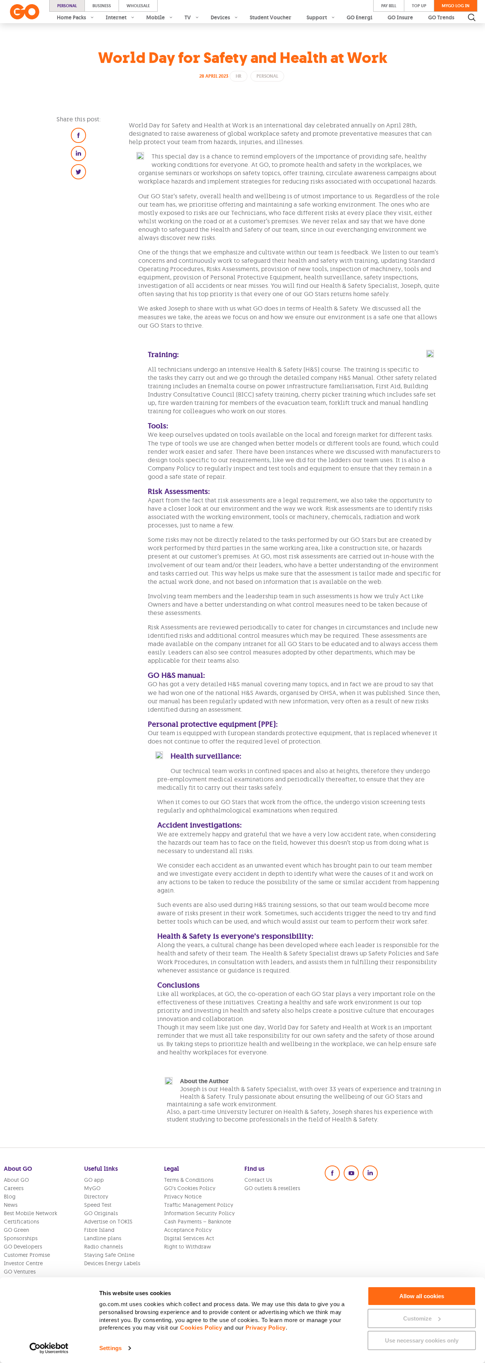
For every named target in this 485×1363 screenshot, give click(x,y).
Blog (10, 1196)
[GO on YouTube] (351, 1173)
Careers (13, 1188)
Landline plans (102, 1238)
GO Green (16, 1230)
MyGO (92, 1188)
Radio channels (103, 1246)
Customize (417, 1318)
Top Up (419, 5)
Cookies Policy (201, 1327)
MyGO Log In (455, 5)
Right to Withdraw (187, 1246)
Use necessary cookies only (421, 1340)
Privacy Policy (266, 1327)
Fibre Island (99, 1230)
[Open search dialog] (471, 17)
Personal (67, 5)
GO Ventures (20, 1271)
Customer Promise (27, 1255)
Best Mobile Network (30, 1213)
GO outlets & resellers (272, 1188)
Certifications (21, 1221)
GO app (94, 1179)
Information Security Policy (199, 1213)
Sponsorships (21, 1238)
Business (101, 5)
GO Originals (101, 1213)
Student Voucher (270, 17)
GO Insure (400, 17)
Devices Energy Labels (112, 1263)
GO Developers (23, 1246)
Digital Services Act (189, 1238)
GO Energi (359, 17)
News (10, 1204)
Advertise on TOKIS (108, 1221)
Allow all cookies (421, 1296)
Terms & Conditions (188, 1179)
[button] (78, 135)
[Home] (24, 11)
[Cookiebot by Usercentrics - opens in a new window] (49, 1348)
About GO (16, 1179)
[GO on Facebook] (332, 1173)
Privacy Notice (183, 1196)
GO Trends (441, 17)
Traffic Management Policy (198, 1204)
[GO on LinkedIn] (370, 1173)
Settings (110, 1348)
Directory (96, 1196)
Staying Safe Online (109, 1255)
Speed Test (97, 1204)
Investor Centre (23, 1263)
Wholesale (138, 5)
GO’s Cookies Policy (190, 1188)
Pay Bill (388, 5)
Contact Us (258, 1179)
